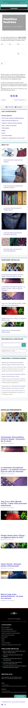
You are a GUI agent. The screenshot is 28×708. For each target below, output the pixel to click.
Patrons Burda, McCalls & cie (8, 631)
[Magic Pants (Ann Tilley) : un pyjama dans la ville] (13, 312)
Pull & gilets (4, 637)
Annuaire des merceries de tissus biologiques (13, 250)
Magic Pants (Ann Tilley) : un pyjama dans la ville (13, 536)
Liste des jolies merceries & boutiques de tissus (13, 233)
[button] (11, 96)
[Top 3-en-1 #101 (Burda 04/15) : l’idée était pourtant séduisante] (13, 297)
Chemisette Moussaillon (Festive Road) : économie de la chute (12, 275)
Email (3, 683)
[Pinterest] (2, 704)
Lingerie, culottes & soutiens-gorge (10, 633)
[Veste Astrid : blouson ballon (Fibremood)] (13, 326)
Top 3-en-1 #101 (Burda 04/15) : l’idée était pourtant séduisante (14, 304)
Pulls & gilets (5, 128)
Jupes (3, 133)
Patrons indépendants (7, 629)
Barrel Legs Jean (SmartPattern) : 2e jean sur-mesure (12, 596)
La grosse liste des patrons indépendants (12, 209)
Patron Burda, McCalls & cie (10, 120)
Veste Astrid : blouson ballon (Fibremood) (11, 565)
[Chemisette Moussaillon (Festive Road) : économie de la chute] (13, 268)
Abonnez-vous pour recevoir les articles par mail (14, 2)
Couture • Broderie (16, 26)
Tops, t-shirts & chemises (9, 125)
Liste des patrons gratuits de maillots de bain (13, 186)
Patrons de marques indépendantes (13, 118)
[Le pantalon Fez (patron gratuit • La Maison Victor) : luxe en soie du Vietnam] (13, 282)
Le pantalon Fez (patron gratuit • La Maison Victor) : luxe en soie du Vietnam (13, 288)
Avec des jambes (7, 135)
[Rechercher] (24, 345)
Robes (3, 130)
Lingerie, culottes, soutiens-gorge (12, 123)
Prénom (3, 689)
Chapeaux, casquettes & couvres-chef (13, 138)
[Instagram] (5, 704)
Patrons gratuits (5, 627)
